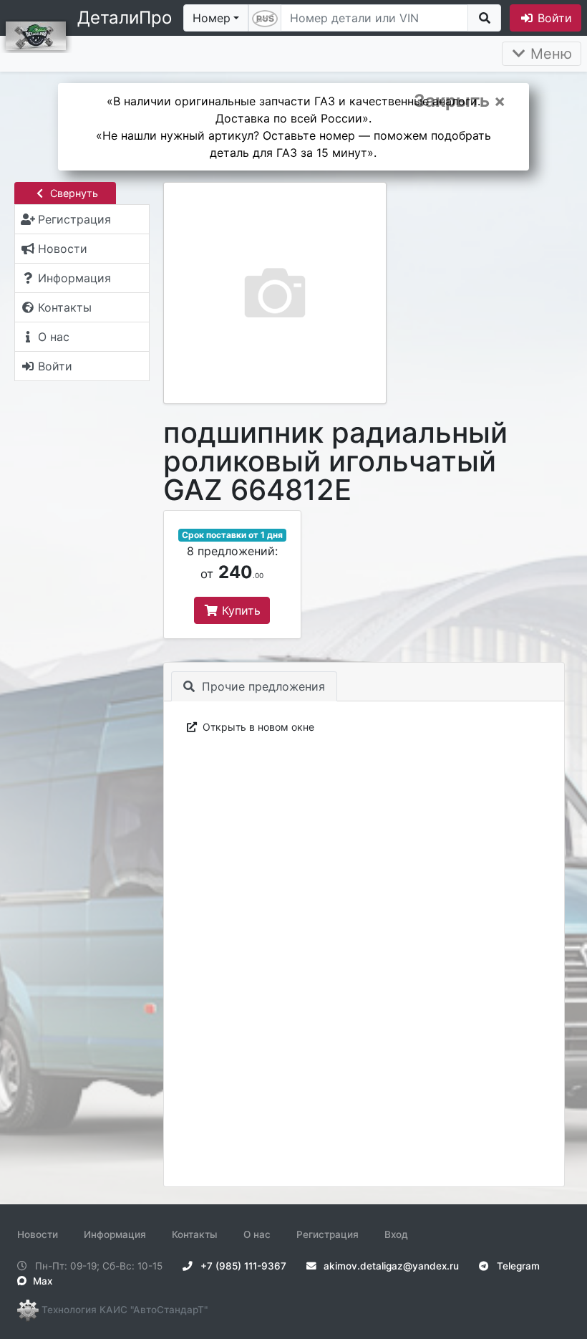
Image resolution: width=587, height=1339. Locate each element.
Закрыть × (459, 101)
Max (41, 1281)
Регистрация (327, 1234)
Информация (115, 1234)
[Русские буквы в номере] (264, 18)
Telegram (517, 1266)
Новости (37, 1234)
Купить (239, 610)
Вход (396, 1234)
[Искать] (484, 18)
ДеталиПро (124, 17)
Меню (549, 53)
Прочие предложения (261, 686)
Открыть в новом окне (257, 727)
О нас (257, 1234)
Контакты (195, 1234)
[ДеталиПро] (36, 34)
